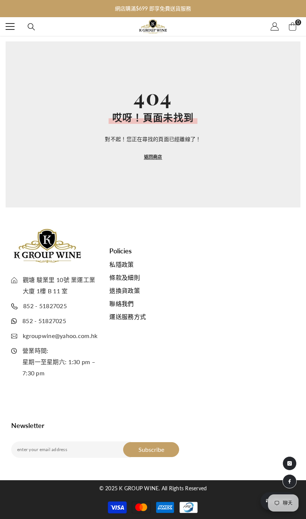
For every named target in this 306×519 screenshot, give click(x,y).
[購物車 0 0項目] (292, 26)
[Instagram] (289, 463)
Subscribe (151, 449)
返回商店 (153, 157)
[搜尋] (31, 26)
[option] (153, 8)
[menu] (10, 26)
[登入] (275, 26)
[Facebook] (289, 481)
